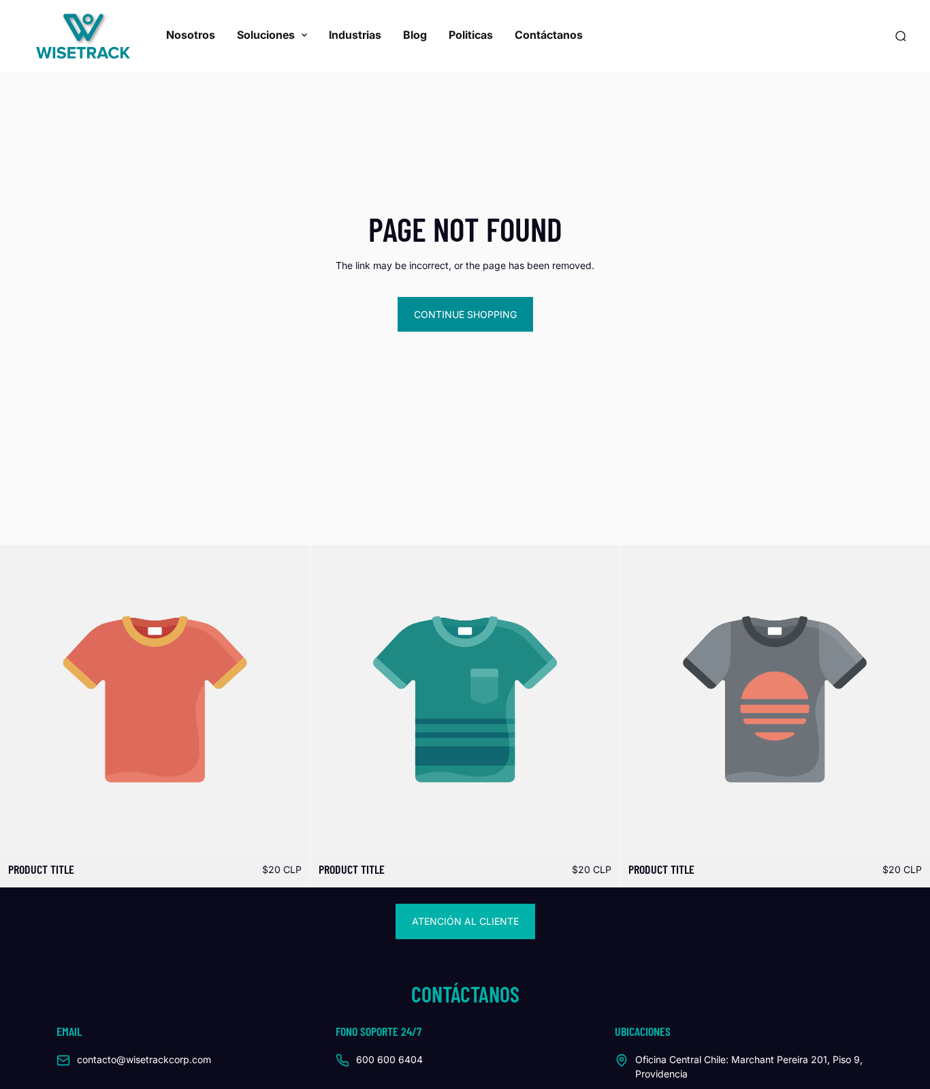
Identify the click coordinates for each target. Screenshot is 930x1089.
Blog (415, 35)
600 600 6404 (389, 1059)
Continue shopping (465, 314)
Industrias (355, 35)
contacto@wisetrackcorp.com (144, 1059)
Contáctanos (549, 35)
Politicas (471, 35)
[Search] (900, 36)
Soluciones (266, 35)
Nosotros (190, 35)
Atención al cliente (465, 921)
